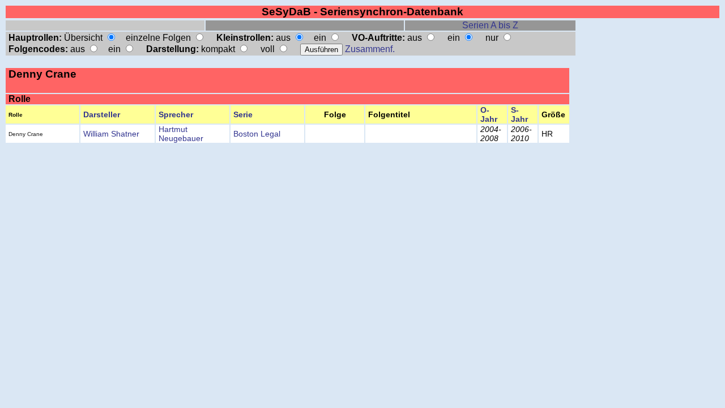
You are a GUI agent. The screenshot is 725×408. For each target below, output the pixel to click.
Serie (243, 114)
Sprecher (176, 114)
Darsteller (101, 114)
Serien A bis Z (490, 25)
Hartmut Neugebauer (181, 134)
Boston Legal (256, 133)
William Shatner (111, 133)
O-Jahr (488, 114)
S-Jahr (519, 114)
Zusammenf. (370, 49)
